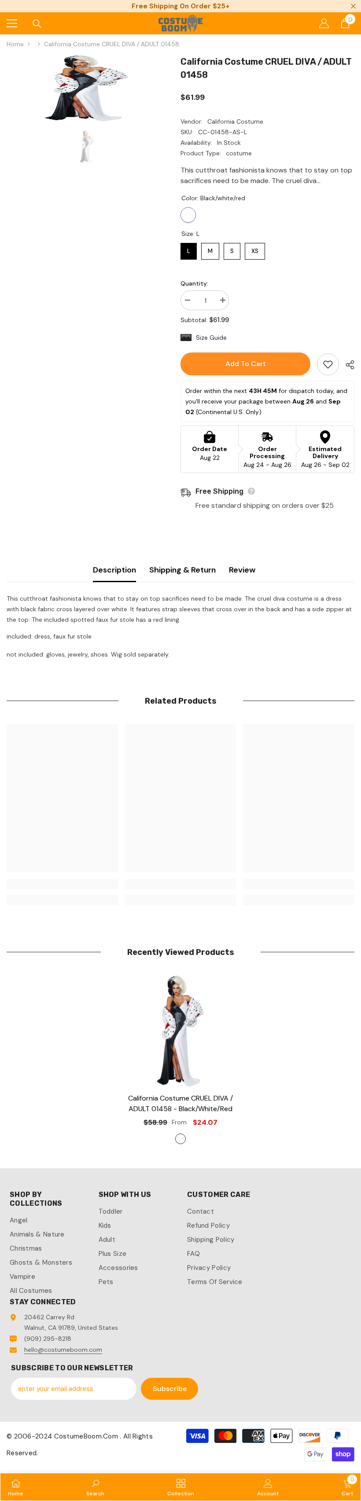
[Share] (346, 364)
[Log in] (324, 23)
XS (255, 249)
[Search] (37, 23)
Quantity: (194, 283)
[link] (62, 884)
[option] (87, 88)
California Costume (235, 121)
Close (353, 6)
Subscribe (170, 1388)
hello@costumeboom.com (63, 1350)
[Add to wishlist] (328, 364)
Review (242, 570)
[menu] (12, 23)
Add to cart (245, 363)
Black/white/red (188, 215)
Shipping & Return (182, 570)
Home (15, 44)
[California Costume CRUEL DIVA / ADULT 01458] (180, 1030)
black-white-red (180, 1139)
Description (114, 570)
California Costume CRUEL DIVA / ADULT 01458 (180, 1103)
